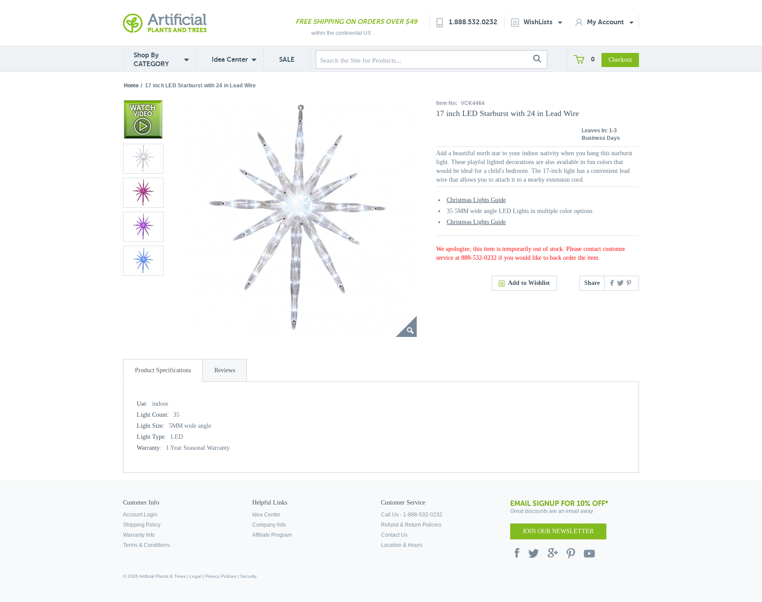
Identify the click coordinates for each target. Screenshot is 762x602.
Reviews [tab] (224, 370)
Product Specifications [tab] (163, 370)
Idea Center (230, 59)
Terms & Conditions (146, 545)
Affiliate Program (272, 535)
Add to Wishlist (529, 283)
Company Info (269, 525)
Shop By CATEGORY (151, 59)
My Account (606, 22)
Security (248, 576)
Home (131, 85)
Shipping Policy (142, 525)
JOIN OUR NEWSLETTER (558, 531)
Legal (195, 576)
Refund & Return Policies (411, 525)
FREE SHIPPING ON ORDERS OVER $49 (356, 21)
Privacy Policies (220, 576)
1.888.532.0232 (473, 22)
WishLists (538, 22)
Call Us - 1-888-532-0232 (411, 515)
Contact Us (394, 535)
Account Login (140, 515)
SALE (287, 59)
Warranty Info (139, 535)
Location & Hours (401, 545)
